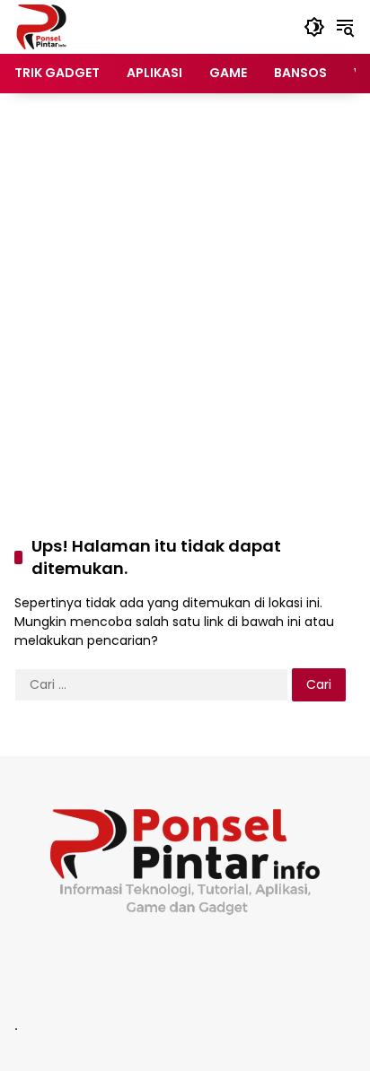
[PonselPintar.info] (40, 26)
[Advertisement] (185, 296)
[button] (314, 27)
